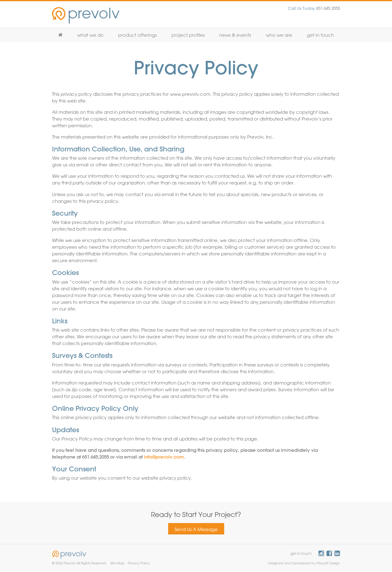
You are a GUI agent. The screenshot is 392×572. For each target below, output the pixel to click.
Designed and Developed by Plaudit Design (304, 563)
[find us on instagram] (321, 553)
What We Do (90, 35)
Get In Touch (320, 35)
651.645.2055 (314, 8)
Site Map (117, 563)
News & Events (235, 35)
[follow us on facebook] (329, 553)
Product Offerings (137, 35)
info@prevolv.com (164, 457)
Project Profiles (188, 35)
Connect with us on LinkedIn (337, 553)
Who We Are (279, 35)
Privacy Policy (139, 563)
